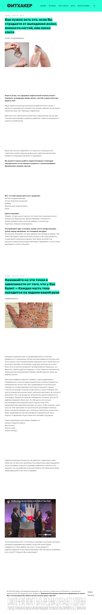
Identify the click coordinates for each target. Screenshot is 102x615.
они (56, 116)
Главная (90, 592)
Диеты (73, 5)
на (58, 369)
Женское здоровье (83, 5)
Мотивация (52, 5)
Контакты (91, 595)
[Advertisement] (33, 80)
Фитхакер (19, 5)
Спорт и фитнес (63, 5)
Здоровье (43, 5)
